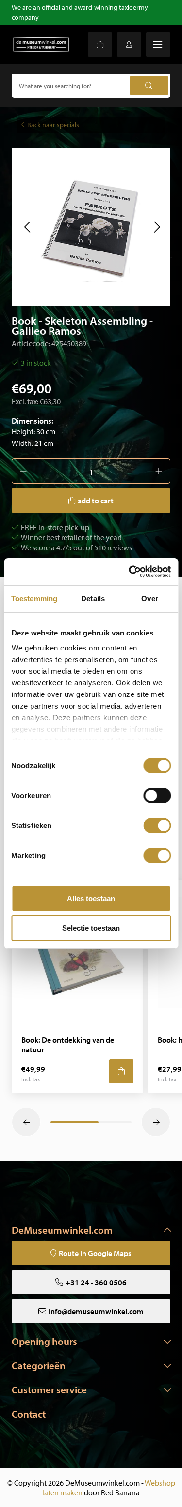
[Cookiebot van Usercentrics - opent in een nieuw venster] (129, 571)
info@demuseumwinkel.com (96, 1311)
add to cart (96, 500)
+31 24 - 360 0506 (96, 1282)
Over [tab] (149, 598)
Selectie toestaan (91, 928)
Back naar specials (53, 124)
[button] (27, 226)
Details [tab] (93, 598)
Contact (29, 1413)
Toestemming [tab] (34, 598)
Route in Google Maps (95, 1253)
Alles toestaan (91, 898)
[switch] (157, 795)
